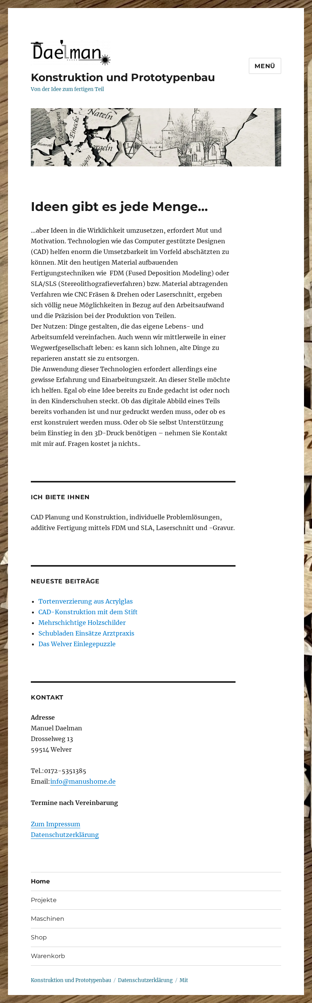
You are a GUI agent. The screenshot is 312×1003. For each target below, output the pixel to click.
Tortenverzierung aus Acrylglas (85, 601)
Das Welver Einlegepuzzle (77, 644)
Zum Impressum (55, 824)
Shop (39, 937)
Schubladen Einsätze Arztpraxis (86, 633)
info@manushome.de (83, 781)
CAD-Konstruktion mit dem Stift (88, 612)
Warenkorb (48, 956)
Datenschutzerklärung (65, 834)
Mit (184, 980)
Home (40, 881)
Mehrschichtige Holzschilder (82, 622)
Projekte (44, 900)
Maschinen (47, 918)
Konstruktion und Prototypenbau (123, 77)
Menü (265, 66)
